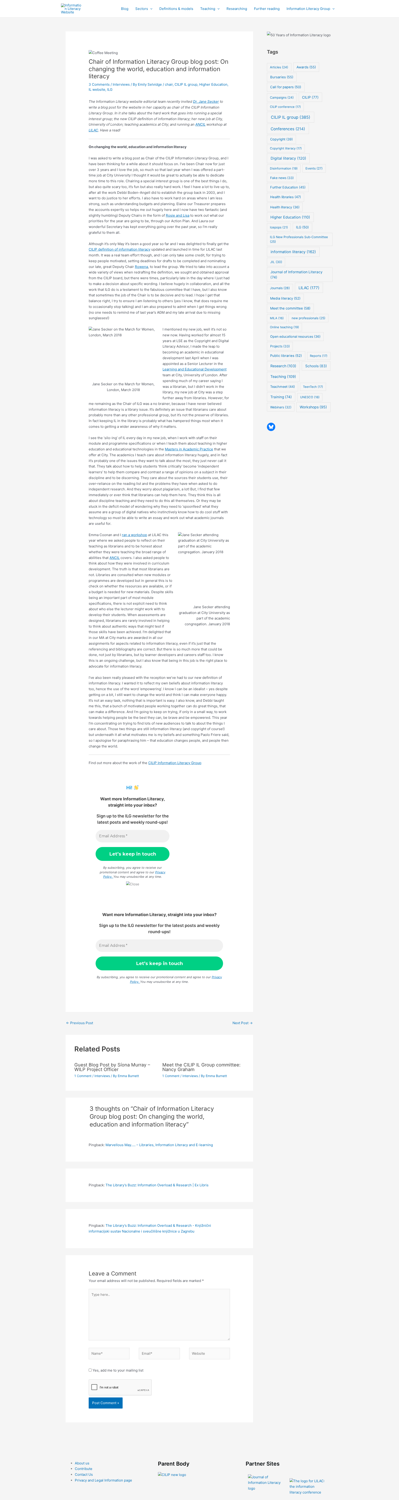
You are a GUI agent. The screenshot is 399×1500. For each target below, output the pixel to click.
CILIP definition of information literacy (119, 249)
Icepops (279, 227)
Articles (279, 67)
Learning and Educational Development (195, 369)
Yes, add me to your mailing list (117, 1370)
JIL (276, 262)
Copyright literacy (286, 148)
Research (283, 366)
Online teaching (284, 327)
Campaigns (282, 97)
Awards (306, 67)
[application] (150, 9)
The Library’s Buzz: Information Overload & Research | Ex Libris (157, 1185)
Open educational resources (295, 336)
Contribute (83, 1469)
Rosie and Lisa (177, 215)
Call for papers (285, 87)
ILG (109, 89)
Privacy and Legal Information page (103, 1480)
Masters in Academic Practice (189, 449)
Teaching (207, 8)
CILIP (310, 97)
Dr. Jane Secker (206, 101)
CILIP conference (285, 107)
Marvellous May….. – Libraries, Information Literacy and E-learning (159, 1145)
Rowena (141, 266)
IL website (97, 89)
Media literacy (285, 298)
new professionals (308, 318)
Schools (316, 366)
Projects (280, 346)
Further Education (287, 187)
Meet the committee (290, 308)
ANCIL (200, 124)
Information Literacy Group (308, 8)
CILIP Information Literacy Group (174, 763)
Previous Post (79, 1023)
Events (314, 168)
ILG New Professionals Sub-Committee (299, 239)
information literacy (293, 251)
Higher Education (213, 84)
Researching (237, 8)
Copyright (281, 139)
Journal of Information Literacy (296, 274)
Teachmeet (282, 387)
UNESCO (310, 397)
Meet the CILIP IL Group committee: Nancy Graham (201, 1067)
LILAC (93, 130)
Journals (280, 288)
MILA (277, 318)
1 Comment (82, 1076)
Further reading (267, 8)
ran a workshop (134, 535)
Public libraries (286, 356)
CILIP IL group (186, 84)
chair (169, 84)
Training (281, 397)
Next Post (243, 1023)
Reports (318, 356)
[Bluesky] (271, 427)
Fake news (282, 178)
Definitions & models (176, 8)
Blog (124, 8)
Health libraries (285, 197)
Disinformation (284, 168)
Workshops (313, 407)
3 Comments (99, 84)
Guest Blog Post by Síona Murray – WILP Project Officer (112, 1067)
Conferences (288, 128)
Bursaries (281, 77)
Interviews (121, 84)
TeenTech (313, 387)
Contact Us (84, 1474)
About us (82, 1463)
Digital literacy (288, 158)
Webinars (280, 407)
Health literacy (284, 207)
